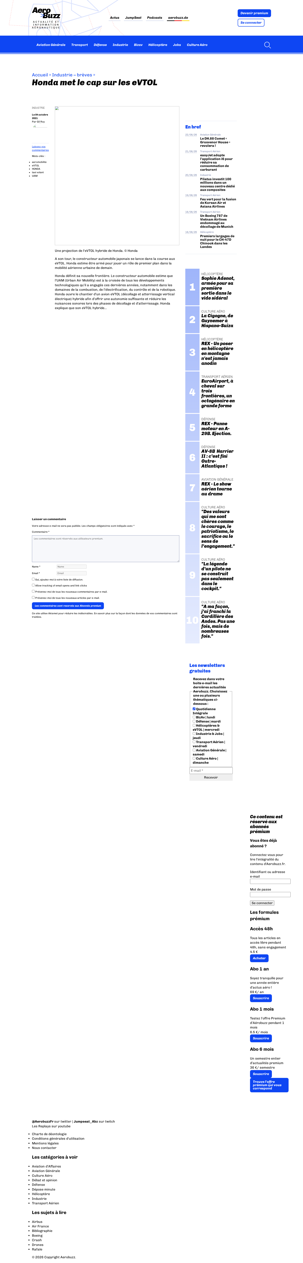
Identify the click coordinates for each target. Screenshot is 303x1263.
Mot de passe (260, 889)
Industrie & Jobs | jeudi (208, 736)
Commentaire (40, 531)
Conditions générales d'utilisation (58, 1138)
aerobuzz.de (178, 18)
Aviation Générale (50, 45)
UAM (35, 175)
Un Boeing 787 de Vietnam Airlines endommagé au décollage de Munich (216, 221)
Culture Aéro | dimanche (205, 760)
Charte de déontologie (49, 1134)
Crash (37, 1240)
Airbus (37, 1222)
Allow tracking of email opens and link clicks (61, 585)
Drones (37, 1245)
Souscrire (261, 998)
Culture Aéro (197, 45)
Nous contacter (44, 1148)
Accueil (40, 75)
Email (36, 573)
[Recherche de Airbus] (266, 45)
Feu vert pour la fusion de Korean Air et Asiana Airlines (218, 202)
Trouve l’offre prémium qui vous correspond (267, 1085)
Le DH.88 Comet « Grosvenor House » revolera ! (215, 142)
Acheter (259, 958)
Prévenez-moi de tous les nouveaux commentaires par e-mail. (71, 591)
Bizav (138, 45)
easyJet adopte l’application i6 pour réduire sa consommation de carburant (216, 162)
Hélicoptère (157, 45)
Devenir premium (254, 13)
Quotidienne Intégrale (204, 711)
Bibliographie (42, 1231)
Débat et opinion (44, 1180)
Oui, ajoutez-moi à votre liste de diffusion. (59, 579)
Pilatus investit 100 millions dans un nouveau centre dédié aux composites (217, 184)
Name (36, 566)
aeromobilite (39, 162)
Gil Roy (41, 121)
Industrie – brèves (72, 75)
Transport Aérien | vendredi (209, 744)
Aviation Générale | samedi (209, 752)
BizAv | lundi (205, 717)
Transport (79, 45)
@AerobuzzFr (43, 1121)
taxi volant (38, 172)
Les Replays (41, 1126)
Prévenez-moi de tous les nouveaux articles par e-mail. (67, 597)
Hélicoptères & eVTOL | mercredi (206, 728)
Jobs (177, 45)
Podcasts (154, 18)
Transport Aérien (210, 151)
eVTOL (35, 165)
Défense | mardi (208, 721)
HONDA (36, 168)
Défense (100, 45)
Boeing (37, 1235)
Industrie (120, 45)
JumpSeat (133, 18)
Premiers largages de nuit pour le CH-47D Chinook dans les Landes (217, 241)
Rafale (37, 1249)
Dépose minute (43, 1189)
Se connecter (251, 23)
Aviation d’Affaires (46, 1166)
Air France (40, 1226)
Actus (114, 18)
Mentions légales (45, 1143)
